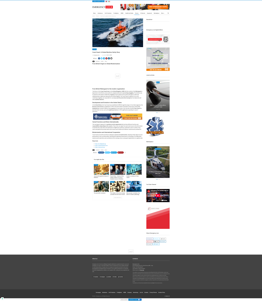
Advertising (135, 292)
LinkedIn (109, 276)
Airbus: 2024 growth (158, 173)
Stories (136, 13)
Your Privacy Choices (133, 299)
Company (129, 292)
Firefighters (116, 13)
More (162, 13)
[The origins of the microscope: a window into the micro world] (117, 186)
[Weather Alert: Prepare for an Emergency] (158, 95)
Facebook (96, 276)
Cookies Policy (161, 292)
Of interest (142, 13)
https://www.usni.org (100, 147)
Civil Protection (108, 13)
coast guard (97, 61)
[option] (158, 96)
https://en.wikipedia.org (100, 143)
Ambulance (100, 13)
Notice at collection (124, 299)
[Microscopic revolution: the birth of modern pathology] (134, 186)
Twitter (115, 276)
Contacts (146, 292)
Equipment (149, 13)
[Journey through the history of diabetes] (101, 169)
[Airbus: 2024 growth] (158, 162)
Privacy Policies (153, 292)
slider (106, 61)
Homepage (98, 292)
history (102, 61)
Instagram (103, 276)
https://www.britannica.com (101, 145)
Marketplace (156, 13)
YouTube (121, 276)
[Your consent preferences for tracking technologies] (2, 298)
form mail (142, 270)
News (94, 13)
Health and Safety (129, 13)
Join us (141, 292)
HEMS (122, 13)
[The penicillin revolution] (101, 186)
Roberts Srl (168, 296)
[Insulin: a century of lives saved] (134, 169)
